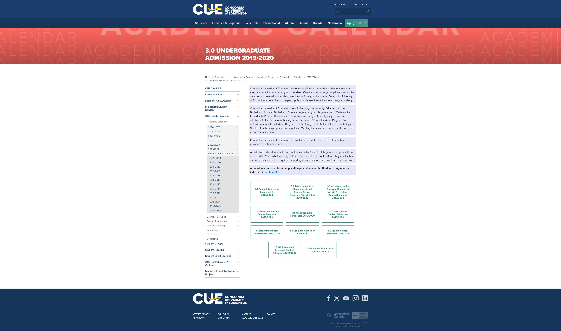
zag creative (362, 326)
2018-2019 (215, 166)
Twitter (337, 298)
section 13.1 (271, 172)
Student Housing (214, 249)
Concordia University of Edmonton (220, 9)
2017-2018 (215, 171)
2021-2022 (213, 149)
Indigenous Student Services (216, 108)
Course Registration (217, 221)
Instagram (356, 298)
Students (201, 23)
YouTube (346, 298)
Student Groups (214, 243)
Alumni (290, 23)
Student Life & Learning (218, 256)
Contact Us (212, 238)
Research (251, 23)
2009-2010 (215, 206)
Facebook (328, 298)
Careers (246, 314)
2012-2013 (215, 193)
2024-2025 (214, 136)
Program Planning (216, 225)
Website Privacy (201, 314)
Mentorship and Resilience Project (219, 273)
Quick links (358, 5)
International (271, 23)
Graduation (212, 230)
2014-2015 (215, 184)
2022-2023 (214, 144)
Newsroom (335, 23)
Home (208, 77)
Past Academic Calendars (291, 77)
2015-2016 (215, 180)
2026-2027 (214, 127)
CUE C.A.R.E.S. (213, 88)
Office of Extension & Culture (217, 264)
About (304, 23)
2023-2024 (214, 140)
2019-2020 (312, 77)
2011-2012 (214, 197)
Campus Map (224, 318)
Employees (223, 314)
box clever (350, 326)
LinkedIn (365, 298)
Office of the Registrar (244, 77)
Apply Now (354, 23)
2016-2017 (215, 175)
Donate (318, 23)
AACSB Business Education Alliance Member (360, 315)
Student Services (222, 77)
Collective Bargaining (338, 5)
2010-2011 (215, 201)
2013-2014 (215, 188)
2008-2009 (215, 210)
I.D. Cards (212, 234)
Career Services (214, 94)
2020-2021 (215, 158)
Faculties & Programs (226, 23)
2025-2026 (214, 131)
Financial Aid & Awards (218, 100)
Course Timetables (216, 216)
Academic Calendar (267, 77)
